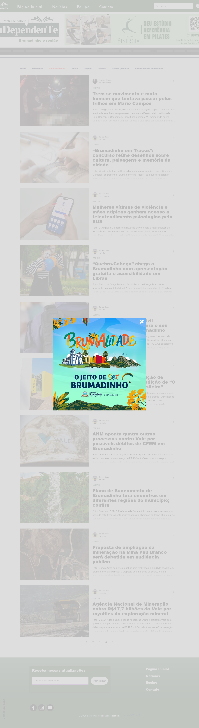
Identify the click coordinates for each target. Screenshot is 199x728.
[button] (141, 322)
